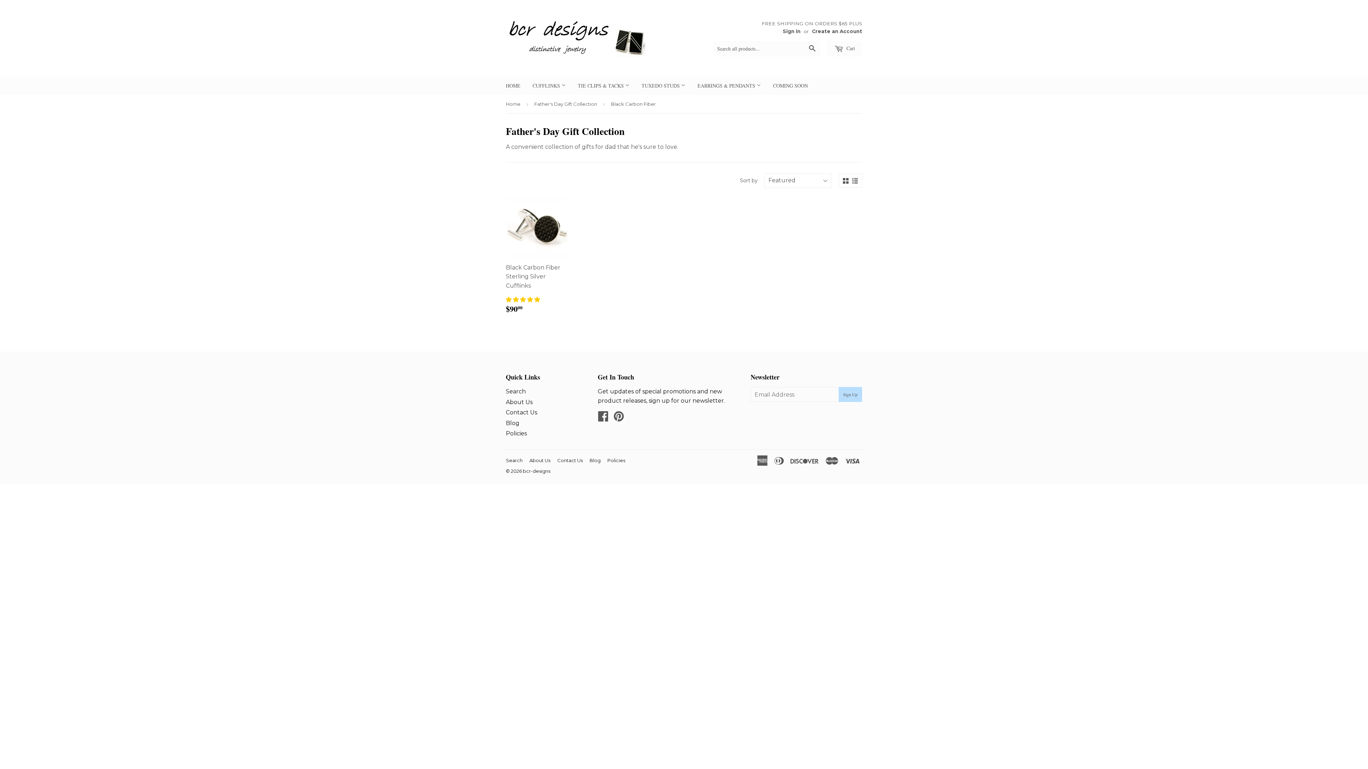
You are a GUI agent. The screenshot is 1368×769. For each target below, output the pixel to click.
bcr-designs (536, 471)
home (513, 85)
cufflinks (547, 85)
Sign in (791, 31)
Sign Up (850, 394)
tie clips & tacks (601, 85)
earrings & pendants (727, 85)
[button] (523, 299)
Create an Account (837, 31)
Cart (850, 48)
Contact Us (521, 412)
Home (513, 104)
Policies (516, 433)
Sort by (749, 180)
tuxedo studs (661, 85)
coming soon (790, 85)
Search (516, 391)
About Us (519, 402)
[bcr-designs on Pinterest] (618, 418)
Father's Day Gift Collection (565, 104)
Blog (512, 423)
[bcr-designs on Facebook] (603, 418)
